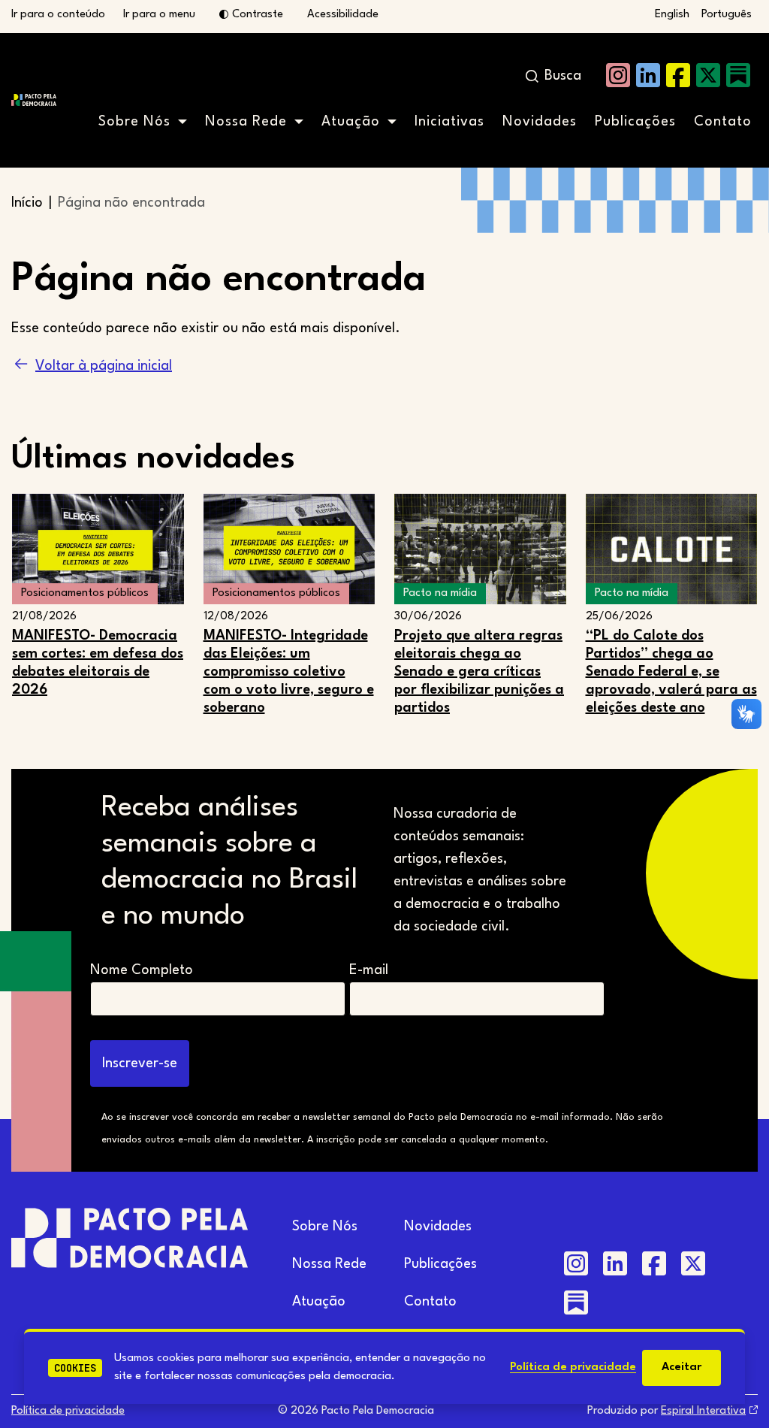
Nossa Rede (246, 122)
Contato (723, 122)
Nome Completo (141, 970)
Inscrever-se (139, 1063)
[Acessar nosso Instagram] (618, 75)
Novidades (539, 122)
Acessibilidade (342, 14)
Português (726, 14)
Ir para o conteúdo (58, 14)
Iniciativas (449, 122)
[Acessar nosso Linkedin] (648, 75)
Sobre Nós (134, 122)
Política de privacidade (573, 1367)
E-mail (368, 970)
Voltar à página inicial (103, 366)
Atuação (350, 122)
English (672, 14)
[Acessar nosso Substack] (738, 75)
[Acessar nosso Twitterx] (708, 75)
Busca (562, 76)
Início (27, 203)
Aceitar (681, 1367)
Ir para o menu (159, 14)
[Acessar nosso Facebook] (678, 75)
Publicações (635, 122)
